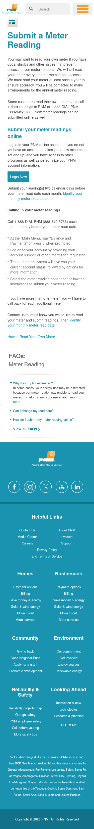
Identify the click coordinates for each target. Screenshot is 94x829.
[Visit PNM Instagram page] (31, 486)
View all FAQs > (26, 429)
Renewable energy (68, 670)
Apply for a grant (25, 664)
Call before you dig (25, 727)
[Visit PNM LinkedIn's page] (78, 486)
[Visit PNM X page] (47, 486)
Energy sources (68, 664)
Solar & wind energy (25, 606)
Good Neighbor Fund (25, 657)
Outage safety (25, 714)
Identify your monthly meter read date (45, 196)
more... (18, 401)
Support (66, 543)
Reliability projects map (25, 708)
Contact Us (27, 530)
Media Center (27, 536)
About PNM (66, 530)
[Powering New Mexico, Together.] (12, 8)
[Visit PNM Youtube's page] (63, 486)
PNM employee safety (25, 721)
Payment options (25, 586)
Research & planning (68, 715)
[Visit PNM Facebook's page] (15, 486)
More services (25, 619)
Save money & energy (25, 599)
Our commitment (69, 651)
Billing (25, 593)
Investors (66, 536)
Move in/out (25, 613)
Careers (27, 543)
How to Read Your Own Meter (31, 336)
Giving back (25, 651)
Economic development (25, 670)
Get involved (68, 657)
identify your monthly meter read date (44, 322)
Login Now (18, 176)
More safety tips (25, 734)
